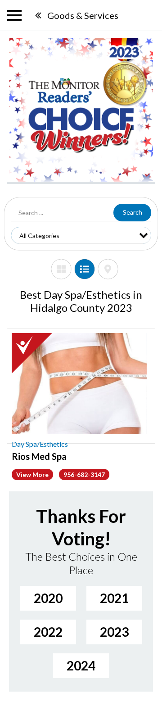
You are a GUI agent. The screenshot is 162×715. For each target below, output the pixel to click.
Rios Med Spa (39, 456)
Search (132, 212)
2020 (48, 598)
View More (32, 474)
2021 (114, 598)
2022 (48, 631)
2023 (114, 631)
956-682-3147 (84, 474)
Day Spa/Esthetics (40, 444)
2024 (81, 665)
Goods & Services (82, 15)
